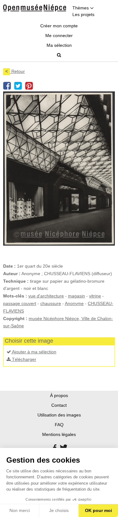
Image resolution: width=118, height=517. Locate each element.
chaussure (50, 303)
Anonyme (74, 303)
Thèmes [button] (81, 7)
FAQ (59, 424)
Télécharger (23, 359)
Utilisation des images (59, 414)
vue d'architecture (46, 295)
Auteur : (11, 273)
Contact (59, 405)
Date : (9, 266)
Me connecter (59, 35)
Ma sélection (59, 45)
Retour (15, 71)
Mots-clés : (15, 295)
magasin (76, 295)
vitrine (95, 295)
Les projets (83, 14)
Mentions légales (59, 434)
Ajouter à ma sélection (33, 351)
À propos (59, 395)
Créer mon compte (59, 25)
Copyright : (15, 318)
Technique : (16, 281)
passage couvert (19, 303)
